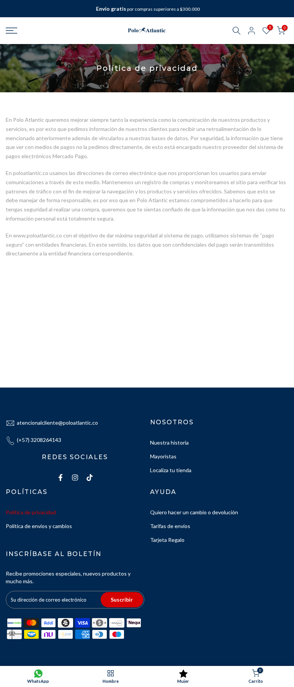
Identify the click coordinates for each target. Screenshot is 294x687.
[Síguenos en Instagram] (75, 477)
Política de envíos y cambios (39, 526)
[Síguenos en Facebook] (60, 477)
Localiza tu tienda (170, 470)
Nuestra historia (169, 442)
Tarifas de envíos (170, 526)
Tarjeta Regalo (167, 540)
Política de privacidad (31, 512)
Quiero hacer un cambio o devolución (194, 512)
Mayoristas (163, 456)
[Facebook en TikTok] (89, 477)
